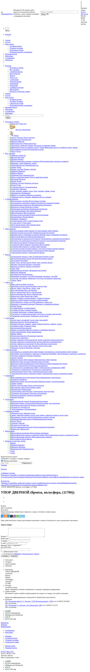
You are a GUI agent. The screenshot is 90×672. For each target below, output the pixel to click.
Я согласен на (21, 554)
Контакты (9, 60)
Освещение (14, 84)
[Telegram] (23, 516)
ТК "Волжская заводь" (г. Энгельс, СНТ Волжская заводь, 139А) (29, 601)
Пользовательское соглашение (21, 52)
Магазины (9, 56)
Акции (7, 40)
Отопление (14, 85)
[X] (11, 516)
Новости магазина (10, 461)
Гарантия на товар (16, 50)
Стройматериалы (16, 72)
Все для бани (14, 70)
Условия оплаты (16, 46)
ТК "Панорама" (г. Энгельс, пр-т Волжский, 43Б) (23, 605)
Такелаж (14, 485)
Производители (11, 54)
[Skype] (20, 516)
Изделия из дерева (16, 68)
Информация (6, 627)
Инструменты (15, 74)
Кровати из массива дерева (20, 91)
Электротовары (15, 82)
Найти (8, 118)
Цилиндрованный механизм (28, 485)
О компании (9, 58)
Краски (12, 76)
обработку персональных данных (26, 554)
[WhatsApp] (17, 516)
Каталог (8, 34)
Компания (4, 623)
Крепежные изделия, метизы (51, 483)
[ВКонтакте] (2, 516)
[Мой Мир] (8, 516)
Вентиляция (14, 89)
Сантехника (14, 80)
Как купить (9, 44)
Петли (8, 485)
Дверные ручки (7, 483)
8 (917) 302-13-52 (84, 13)
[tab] (47, 560)
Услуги (8, 42)
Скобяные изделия (16, 87)
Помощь (4, 625)
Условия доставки (16, 48)
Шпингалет (43, 485)
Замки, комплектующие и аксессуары (27, 483)
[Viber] (14, 516)
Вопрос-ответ (10, 646)
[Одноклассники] (5, 516)
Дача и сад (13, 78)
